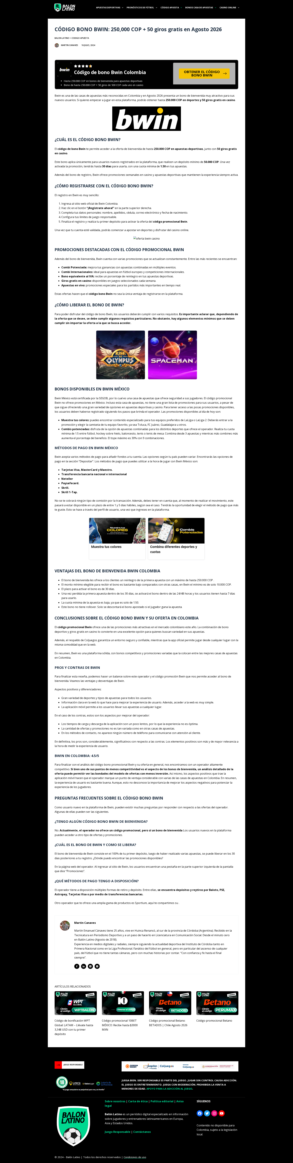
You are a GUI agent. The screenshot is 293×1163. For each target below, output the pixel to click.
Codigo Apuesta (80, 38)
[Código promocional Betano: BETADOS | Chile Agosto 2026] (170, 1003)
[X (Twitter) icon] (90, 966)
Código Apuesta (170, 7)
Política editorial (162, 1101)
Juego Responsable (117, 1132)
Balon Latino (62, 38)
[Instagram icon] (97, 966)
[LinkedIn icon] (83, 966)
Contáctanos (142, 1132)
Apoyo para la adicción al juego (169, 1088)
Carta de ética (138, 1101)
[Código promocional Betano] (217, 1003)
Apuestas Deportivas (108, 7)
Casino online (228, 7)
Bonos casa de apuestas (199, 7)
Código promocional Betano (214, 1020)
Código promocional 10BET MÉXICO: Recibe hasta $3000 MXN (120, 1025)
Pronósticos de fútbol (140, 7)
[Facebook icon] (76, 966)
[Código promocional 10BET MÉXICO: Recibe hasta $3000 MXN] (123, 1003)
